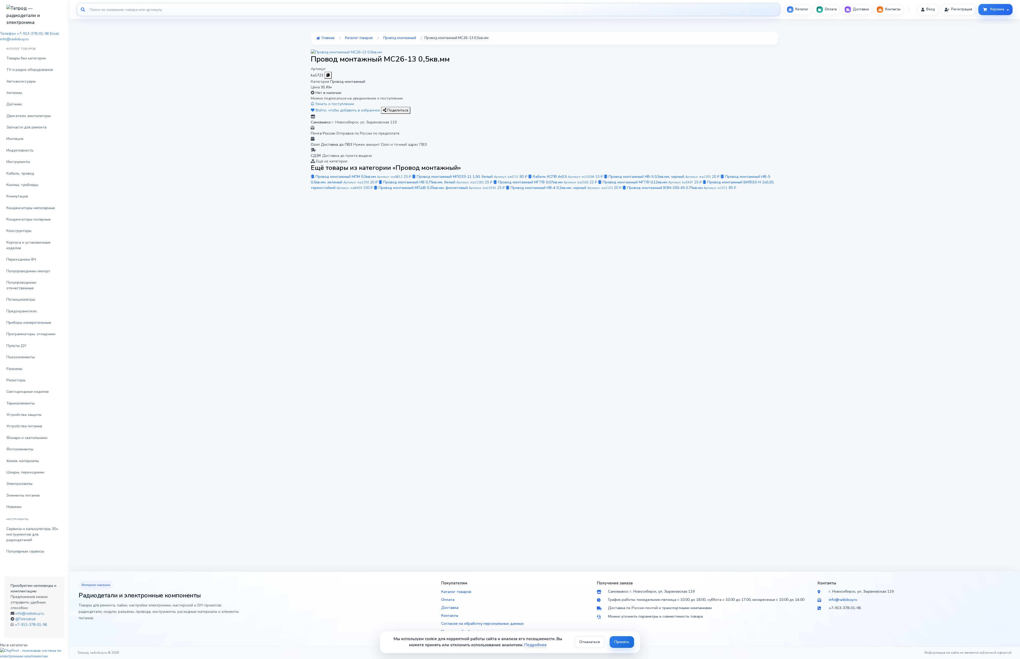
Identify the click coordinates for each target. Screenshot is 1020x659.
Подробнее (535, 645)
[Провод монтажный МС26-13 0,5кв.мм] (346, 51)
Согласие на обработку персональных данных (482, 623)
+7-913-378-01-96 (31, 624)
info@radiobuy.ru (29, 613)
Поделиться (397, 110)
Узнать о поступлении (334, 103)
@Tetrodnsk (25, 619)
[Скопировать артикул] (328, 75)
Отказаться (589, 641)
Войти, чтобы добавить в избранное (347, 110)
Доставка (449, 607)
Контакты (449, 615)
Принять (621, 641)
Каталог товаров (456, 591)
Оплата (447, 599)
